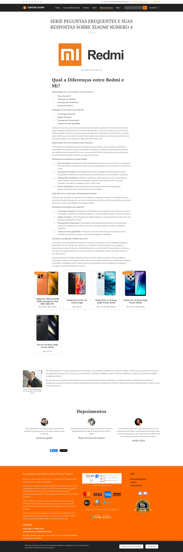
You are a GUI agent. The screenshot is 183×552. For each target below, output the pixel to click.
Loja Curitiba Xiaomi (138, 479)
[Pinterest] (41, 2)
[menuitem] (58, 7)
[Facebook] (23, 2)
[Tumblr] (38, 2)
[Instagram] (29, 2)
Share (55, 450)
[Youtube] (32, 2)
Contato (133, 482)
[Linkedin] (35, 2)
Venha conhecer (136, 485)
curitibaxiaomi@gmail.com (140, 2)
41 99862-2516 (156, 2)
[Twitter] (26, 2)
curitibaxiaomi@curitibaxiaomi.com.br (37, 531)
